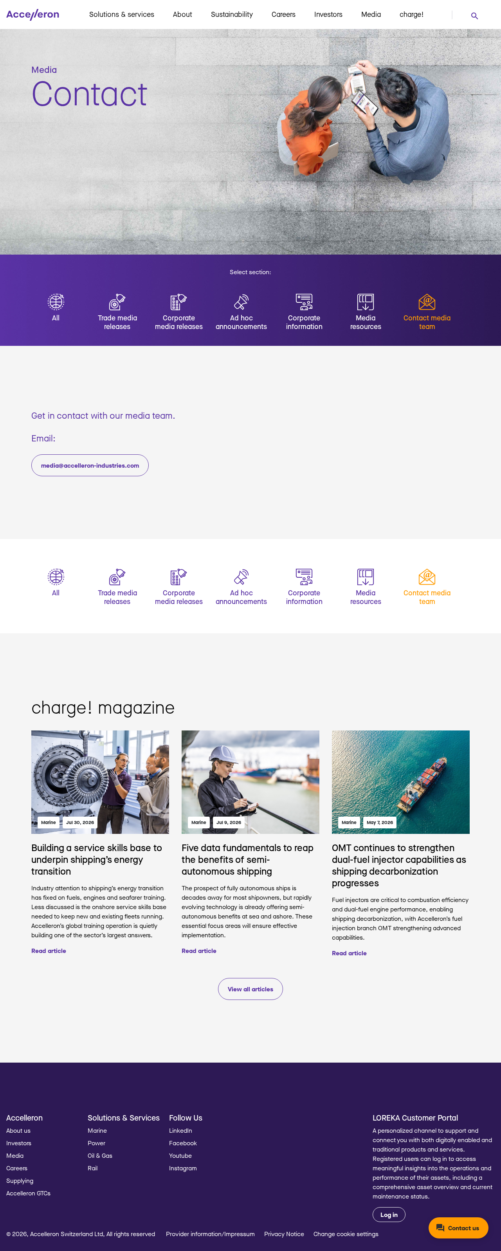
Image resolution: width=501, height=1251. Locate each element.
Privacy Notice (284, 1234)
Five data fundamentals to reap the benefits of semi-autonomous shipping (248, 859)
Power (96, 1143)
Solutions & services (121, 14)
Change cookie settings (346, 1234)
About (182, 14)
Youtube (180, 1155)
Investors (328, 14)
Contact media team (427, 322)
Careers (284, 14)
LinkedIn (180, 1130)
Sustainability (232, 14)
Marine (48, 822)
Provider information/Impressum (210, 1234)
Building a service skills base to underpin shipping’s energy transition (96, 859)
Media (371, 14)
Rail (92, 1168)
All (55, 317)
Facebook (183, 1143)
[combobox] (474, 15)
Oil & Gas (100, 1155)
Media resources (365, 322)
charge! (412, 14)
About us (18, 1130)
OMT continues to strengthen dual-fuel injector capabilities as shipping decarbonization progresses (399, 865)
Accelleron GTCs (28, 1193)
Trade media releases (117, 322)
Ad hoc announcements (241, 322)
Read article (48, 951)
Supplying (19, 1180)
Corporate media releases (179, 322)
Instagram (183, 1168)
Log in (389, 1214)
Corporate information (304, 322)
